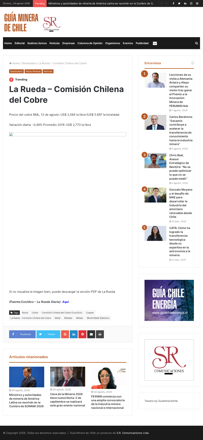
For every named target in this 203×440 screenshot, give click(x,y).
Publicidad (142, 43)
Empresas (68, 43)
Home (8, 43)
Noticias (55, 43)
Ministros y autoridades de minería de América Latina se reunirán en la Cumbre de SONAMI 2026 (109, 3)
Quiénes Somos (37, 43)
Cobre (35, 312)
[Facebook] (173, 3)
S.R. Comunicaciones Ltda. (133, 432)
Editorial (20, 43)
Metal (57, 318)
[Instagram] (191, 3)
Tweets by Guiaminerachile (161, 400)
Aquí (65, 302)
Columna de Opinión (90, 43)
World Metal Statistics (98, 318)
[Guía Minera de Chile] (32, 22)
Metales (68, 318)
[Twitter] (179, 3)
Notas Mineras (33, 71)
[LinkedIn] (185, 3)
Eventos (128, 43)
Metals (79, 318)
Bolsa (25, 312)
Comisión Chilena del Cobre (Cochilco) (62, 312)
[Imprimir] (100, 334)
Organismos (112, 43)
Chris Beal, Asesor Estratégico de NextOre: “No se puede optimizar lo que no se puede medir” (180, 166)
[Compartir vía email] (91, 334)
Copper (90, 312)
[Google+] (65, 334)
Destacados (29, 63)
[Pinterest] (82, 334)
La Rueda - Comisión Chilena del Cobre (31, 318)
